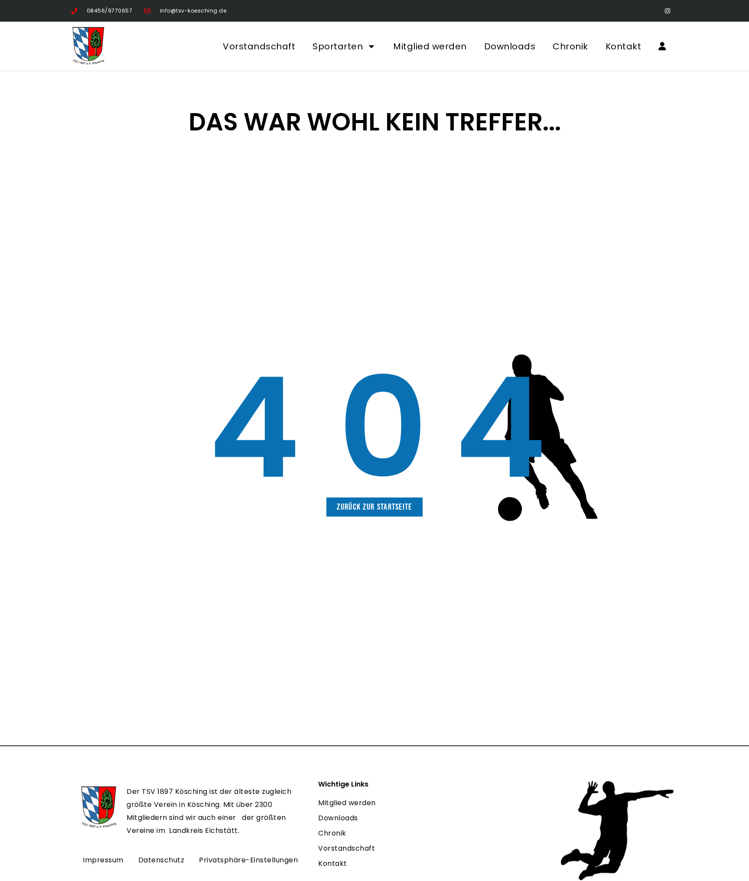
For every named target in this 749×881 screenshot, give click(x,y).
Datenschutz (161, 860)
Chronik (570, 46)
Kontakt (624, 46)
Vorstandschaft (259, 46)
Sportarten (338, 46)
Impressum (103, 860)
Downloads (510, 46)
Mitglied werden (430, 46)
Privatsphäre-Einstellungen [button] (248, 860)
